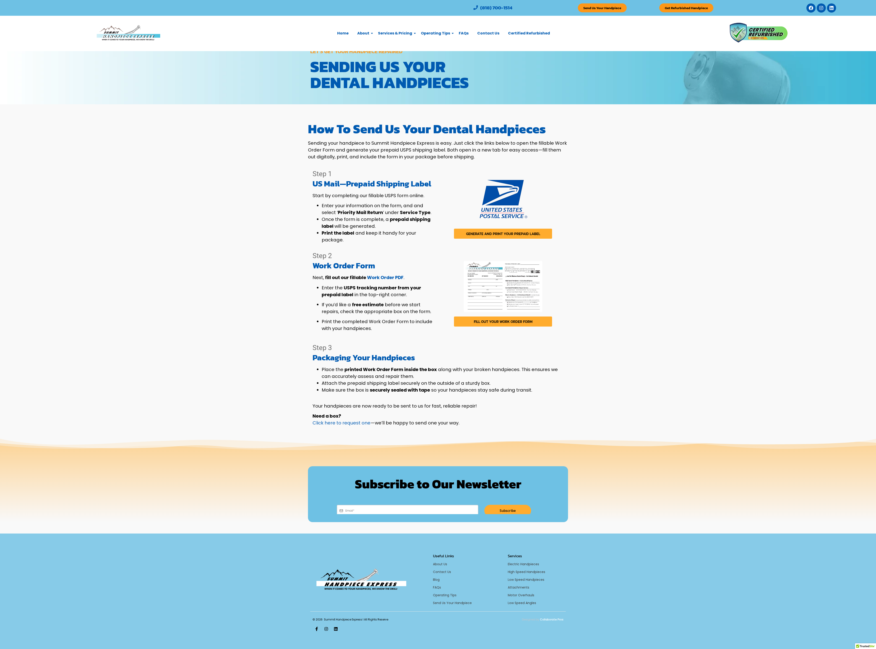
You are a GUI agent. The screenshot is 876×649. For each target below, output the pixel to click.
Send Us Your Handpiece (452, 603)
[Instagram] (821, 8)
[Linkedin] (831, 8)
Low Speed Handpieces (526, 579)
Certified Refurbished (529, 33)
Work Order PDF (385, 277)
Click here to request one (341, 423)
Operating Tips (435, 33)
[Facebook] (811, 8)
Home (343, 33)
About (363, 33)
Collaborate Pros (551, 619)
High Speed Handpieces (526, 572)
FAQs (464, 33)
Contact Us (488, 33)
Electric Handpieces (523, 564)
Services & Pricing (395, 33)
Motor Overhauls (521, 595)
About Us (440, 564)
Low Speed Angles (522, 603)
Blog (436, 579)
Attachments (518, 587)
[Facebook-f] (317, 629)
